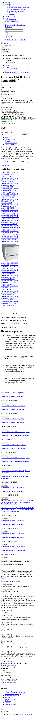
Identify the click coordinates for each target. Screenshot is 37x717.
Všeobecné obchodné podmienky (19, 7)
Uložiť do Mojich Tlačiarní (9, 173)
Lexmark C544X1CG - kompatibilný (13, 550)
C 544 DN (8, 67)
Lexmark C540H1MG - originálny (12, 422)
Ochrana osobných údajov (17, 9)
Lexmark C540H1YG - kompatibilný (16, 69)
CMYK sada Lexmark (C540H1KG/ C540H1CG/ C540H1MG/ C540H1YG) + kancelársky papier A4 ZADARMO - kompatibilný (18, 509)
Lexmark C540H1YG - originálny (12, 524)
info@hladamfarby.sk (11, 682)
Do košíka (25, 134)
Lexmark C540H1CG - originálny (12, 491)
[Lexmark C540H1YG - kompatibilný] (17, 72)
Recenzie (7, 141)
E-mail (7, 28)
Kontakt (7, 2)
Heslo (6, 32)
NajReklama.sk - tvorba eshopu (23, 714)
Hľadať (3, 47)
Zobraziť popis (5, 165)
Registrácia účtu (10, 40)
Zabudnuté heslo (20, 40)
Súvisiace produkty (11, 143)
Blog (2, 709)
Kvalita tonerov (9, 144)
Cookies (7, 702)
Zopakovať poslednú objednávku (15, 25)
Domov (7, 65)
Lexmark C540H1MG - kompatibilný (13, 409)
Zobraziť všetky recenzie (8, 665)
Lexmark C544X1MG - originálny (12, 537)
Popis (6, 137)
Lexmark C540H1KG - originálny (12, 396)
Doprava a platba (14, 13)
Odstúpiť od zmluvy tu (12, 704)
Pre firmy (12, 15)
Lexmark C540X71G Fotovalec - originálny (15, 435)
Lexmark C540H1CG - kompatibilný (13, 448)
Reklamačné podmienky (16, 11)
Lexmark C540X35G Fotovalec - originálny (15, 461)
